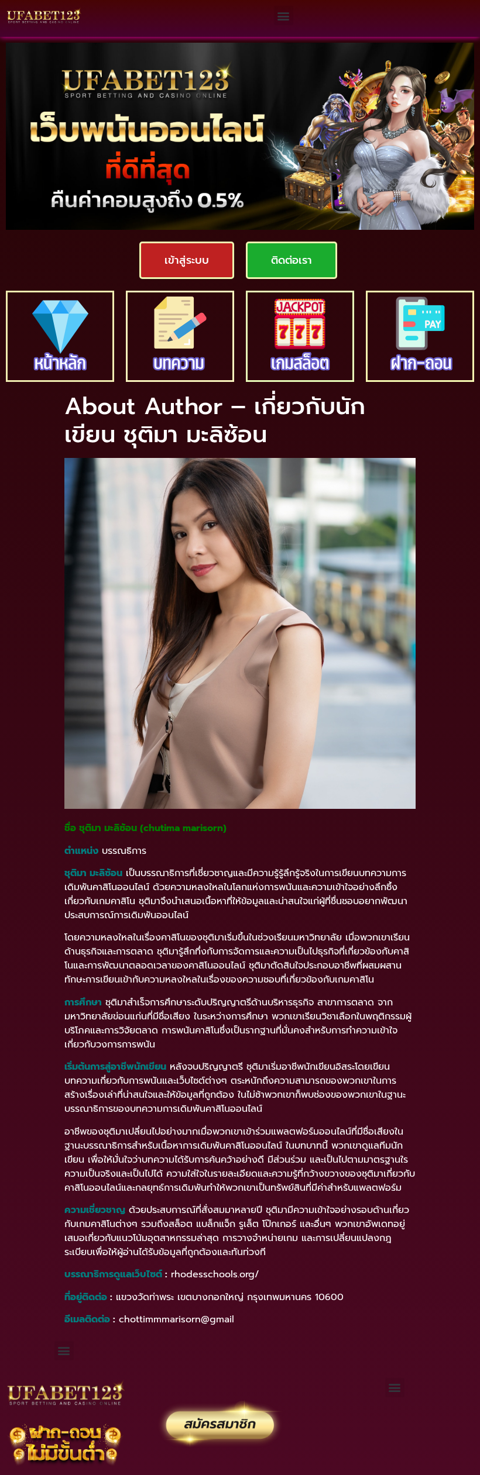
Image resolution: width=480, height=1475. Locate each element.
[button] (283, 15)
